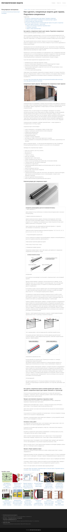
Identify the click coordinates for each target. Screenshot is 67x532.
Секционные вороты (42, 468)
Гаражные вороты (36, 470)
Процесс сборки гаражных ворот (33, 28)
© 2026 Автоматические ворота (10, 515)
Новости (59, 3)
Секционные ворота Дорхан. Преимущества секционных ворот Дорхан (41, 19)
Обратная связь (6, 522)
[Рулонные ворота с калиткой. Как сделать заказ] (38, 481)
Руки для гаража (51, 468)
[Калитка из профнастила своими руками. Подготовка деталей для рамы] (49, 499)
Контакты (5, 518)
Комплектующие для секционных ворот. (34, 21)
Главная (53, 3)
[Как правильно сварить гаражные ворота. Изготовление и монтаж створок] (7, 481)
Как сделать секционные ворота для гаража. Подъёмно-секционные (40, 18)
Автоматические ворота (12, 3)
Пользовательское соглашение (15, 518)
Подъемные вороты (59, 468)
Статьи (64, 3)
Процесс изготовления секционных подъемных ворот (38, 25)
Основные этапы (27, 470)
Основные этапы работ (31, 27)
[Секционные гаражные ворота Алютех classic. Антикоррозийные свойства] (28, 499)
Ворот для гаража (33, 468)
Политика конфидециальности (10, 519)
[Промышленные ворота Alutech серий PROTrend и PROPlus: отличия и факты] (17, 499)
